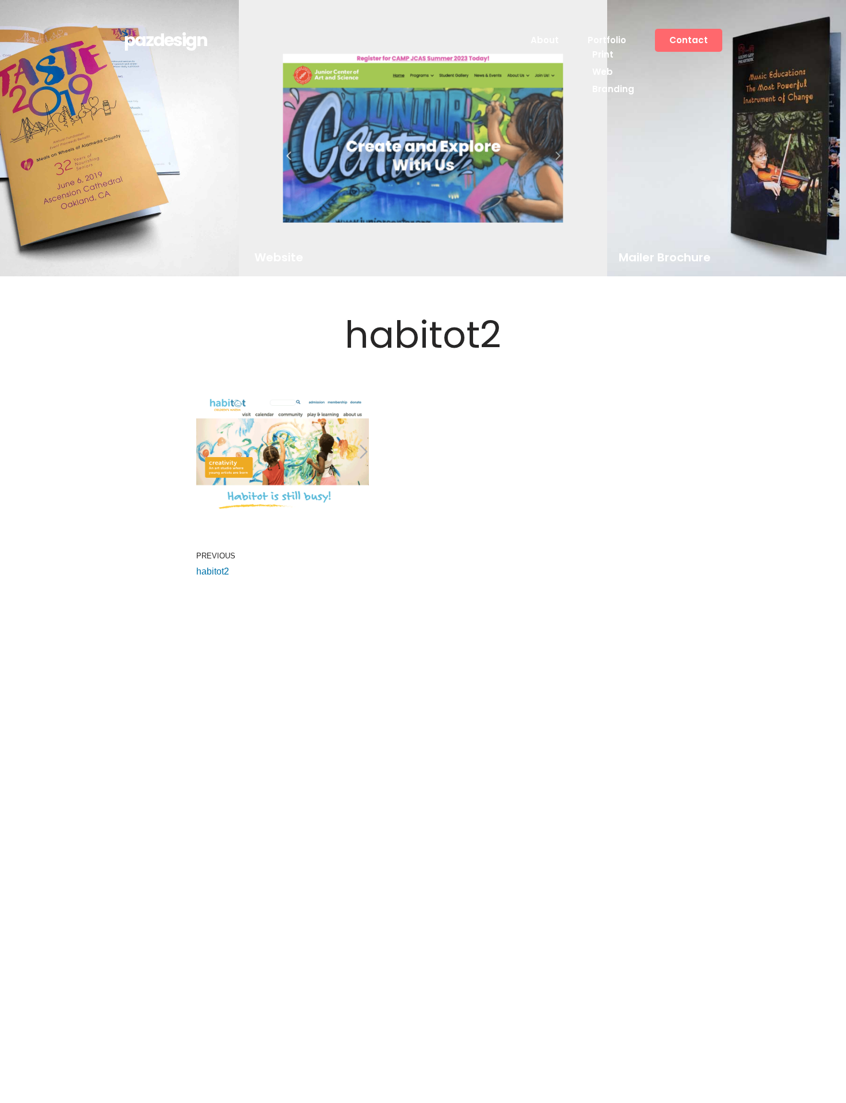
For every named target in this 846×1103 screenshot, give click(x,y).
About (545, 40)
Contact (688, 40)
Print (602, 54)
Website (278, 257)
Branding (613, 89)
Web (602, 72)
